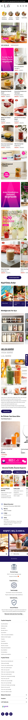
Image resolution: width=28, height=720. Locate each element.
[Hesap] (20, 6)
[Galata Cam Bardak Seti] (10, 434)
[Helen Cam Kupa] (10, 254)
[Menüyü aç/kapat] (2, 6)
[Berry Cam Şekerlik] (20, 56)
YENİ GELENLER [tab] (14, 45)
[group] (14, 33)
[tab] (7, 349)
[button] (12, 41)
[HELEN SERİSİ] (14, 372)
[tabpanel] (14, 400)
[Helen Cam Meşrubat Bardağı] (4, 391)
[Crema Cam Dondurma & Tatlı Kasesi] (20, 81)
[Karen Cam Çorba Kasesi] (7, 133)
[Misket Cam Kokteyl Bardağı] (7, 107)
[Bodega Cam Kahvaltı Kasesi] (7, 81)
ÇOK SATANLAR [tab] (5, 45)
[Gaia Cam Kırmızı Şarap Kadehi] (20, 107)
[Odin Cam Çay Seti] (20, 133)
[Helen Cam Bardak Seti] (10, 391)
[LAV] (14, 155)
